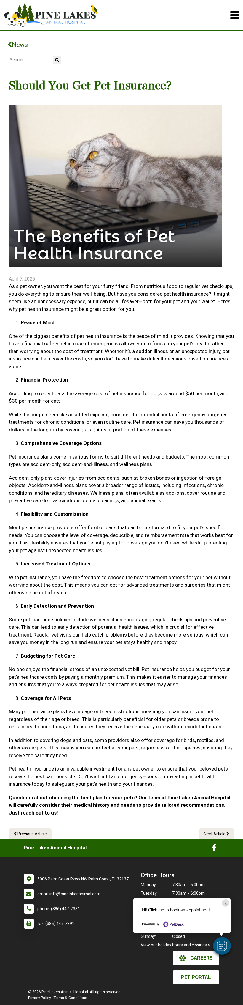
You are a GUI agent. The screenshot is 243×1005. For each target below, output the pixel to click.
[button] (222, 946)
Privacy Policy (39, 997)
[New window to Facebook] (214, 849)
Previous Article (32, 833)
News (20, 44)
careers (201, 958)
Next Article (215, 833)
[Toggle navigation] (234, 15)
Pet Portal (196, 977)
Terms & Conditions (70, 997)
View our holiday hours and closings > (175, 945)
